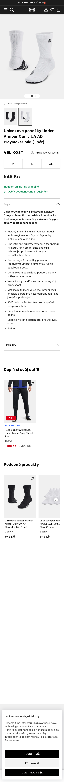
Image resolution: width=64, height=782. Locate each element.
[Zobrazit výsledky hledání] (12, 10)
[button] (32, 96)
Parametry (10, 344)
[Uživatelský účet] (46, 10)
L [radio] (32, 163)
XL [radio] (51, 163)
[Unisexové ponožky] (4, 104)
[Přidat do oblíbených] (32, 383)
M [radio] (13, 163)
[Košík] (58, 10)
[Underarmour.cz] (32, 10)
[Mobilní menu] (5, 10)
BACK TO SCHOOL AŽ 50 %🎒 (32, 2)
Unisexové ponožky (17, 103)
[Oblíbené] (52, 10)
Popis (7, 204)
